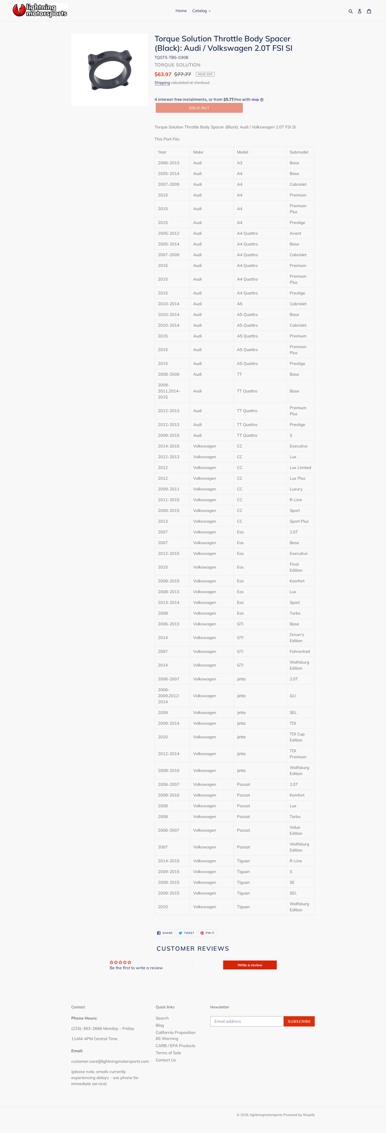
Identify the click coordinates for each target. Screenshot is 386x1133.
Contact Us (166, 1060)
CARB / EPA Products (175, 1045)
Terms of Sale (168, 1052)
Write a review (249, 965)
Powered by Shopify (299, 1115)
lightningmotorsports (266, 1115)
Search (162, 1018)
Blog (160, 1025)
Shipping (162, 82)
